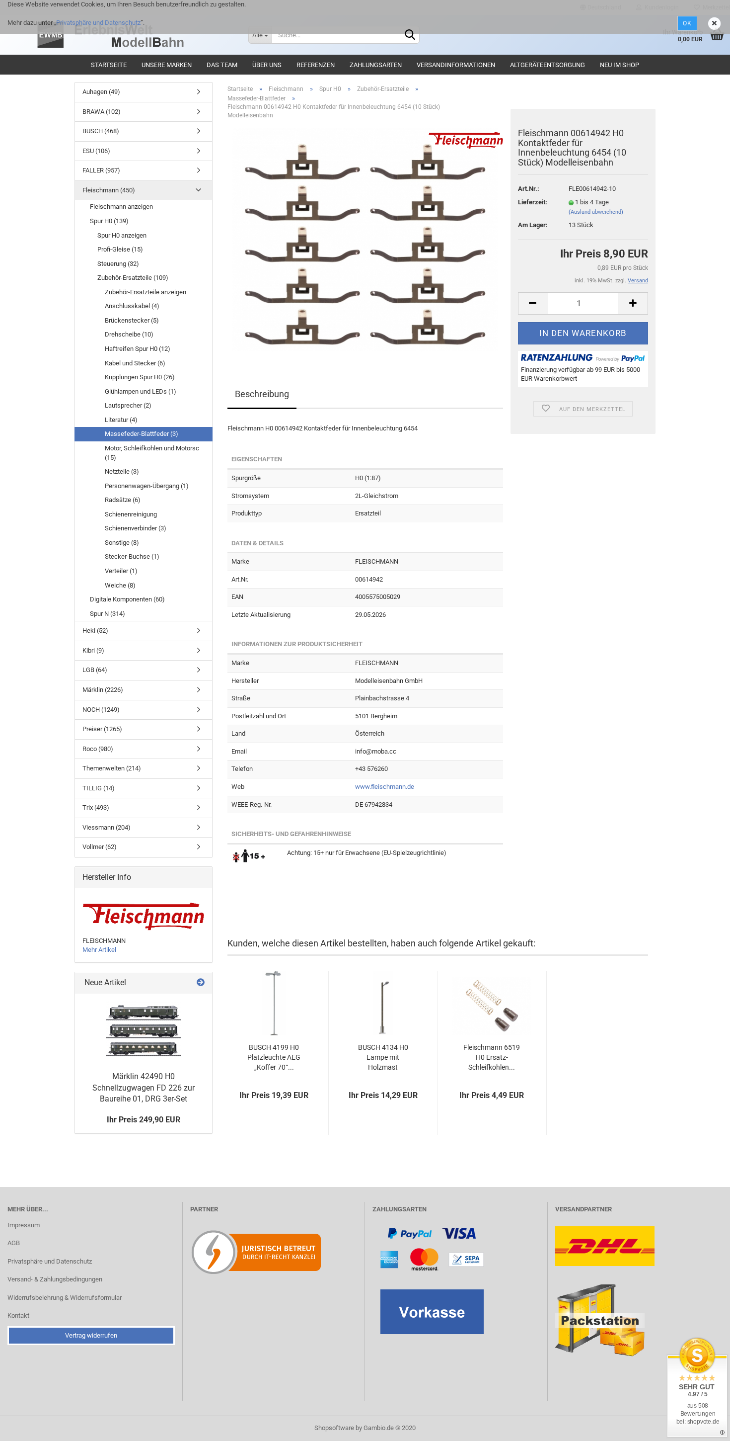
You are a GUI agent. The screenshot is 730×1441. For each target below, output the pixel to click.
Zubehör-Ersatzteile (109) (132, 277)
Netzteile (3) (122, 471)
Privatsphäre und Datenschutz (98, 22)
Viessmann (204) (106, 827)
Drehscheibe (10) (129, 334)
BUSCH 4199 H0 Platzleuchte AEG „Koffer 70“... (273, 1057)
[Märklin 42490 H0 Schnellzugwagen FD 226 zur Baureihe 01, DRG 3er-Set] (143, 1030)
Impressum (23, 1225)
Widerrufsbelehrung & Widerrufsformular (64, 1297)
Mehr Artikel (99, 949)
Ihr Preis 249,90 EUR (143, 1119)
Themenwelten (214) (111, 768)
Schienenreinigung (131, 514)
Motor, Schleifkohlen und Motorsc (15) (152, 452)
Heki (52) (95, 630)
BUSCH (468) (100, 131)
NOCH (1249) (101, 709)
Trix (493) (95, 807)
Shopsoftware (334, 1428)
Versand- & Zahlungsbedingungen (54, 1279)
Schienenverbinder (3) (135, 528)
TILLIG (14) (98, 788)
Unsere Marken (167, 65)
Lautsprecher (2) (128, 405)
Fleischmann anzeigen (121, 206)
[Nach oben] (703, 1426)
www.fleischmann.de (384, 786)
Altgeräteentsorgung (547, 65)
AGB (13, 1243)
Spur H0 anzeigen (121, 235)
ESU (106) (96, 151)
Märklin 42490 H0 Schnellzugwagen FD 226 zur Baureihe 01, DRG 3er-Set (143, 1088)
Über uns (267, 65)
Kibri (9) (93, 650)
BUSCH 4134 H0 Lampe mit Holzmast (383, 1057)
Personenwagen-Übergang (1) (147, 486)
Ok (687, 23)
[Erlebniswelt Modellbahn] (136, 35)
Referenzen (315, 65)
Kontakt (18, 1315)
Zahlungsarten (376, 65)
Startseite (109, 65)
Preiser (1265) (102, 729)
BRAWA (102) (101, 111)
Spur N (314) (107, 613)
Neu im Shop (619, 65)
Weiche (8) (120, 585)
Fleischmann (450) (108, 190)
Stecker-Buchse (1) (132, 556)
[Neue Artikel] (201, 983)
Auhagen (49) (101, 91)
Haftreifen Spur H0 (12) (137, 348)
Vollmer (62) (99, 846)
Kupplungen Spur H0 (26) (140, 377)
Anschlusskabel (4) (132, 306)
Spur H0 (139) (109, 221)
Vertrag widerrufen (91, 1335)
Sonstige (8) (122, 542)
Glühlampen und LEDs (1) (140, 391)
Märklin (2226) (102, 689)
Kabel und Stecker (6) (135, 363)
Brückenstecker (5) (132, 320)
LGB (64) (94, 670)
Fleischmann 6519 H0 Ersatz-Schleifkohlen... (491, 1057)
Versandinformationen (456, 65)
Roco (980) (97, 749)
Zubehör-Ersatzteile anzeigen (145, 292)
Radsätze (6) (123, 500)
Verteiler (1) (121, 571)
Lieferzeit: (532, 202)
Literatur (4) (121, 420)
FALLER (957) (101, 170)
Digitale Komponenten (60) (127, 599)
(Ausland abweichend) (596, 212)
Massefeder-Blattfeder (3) (141, 433)
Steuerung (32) (118, 263)
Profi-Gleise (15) (120, 249)
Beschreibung (262, 394)
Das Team (222, 65)
